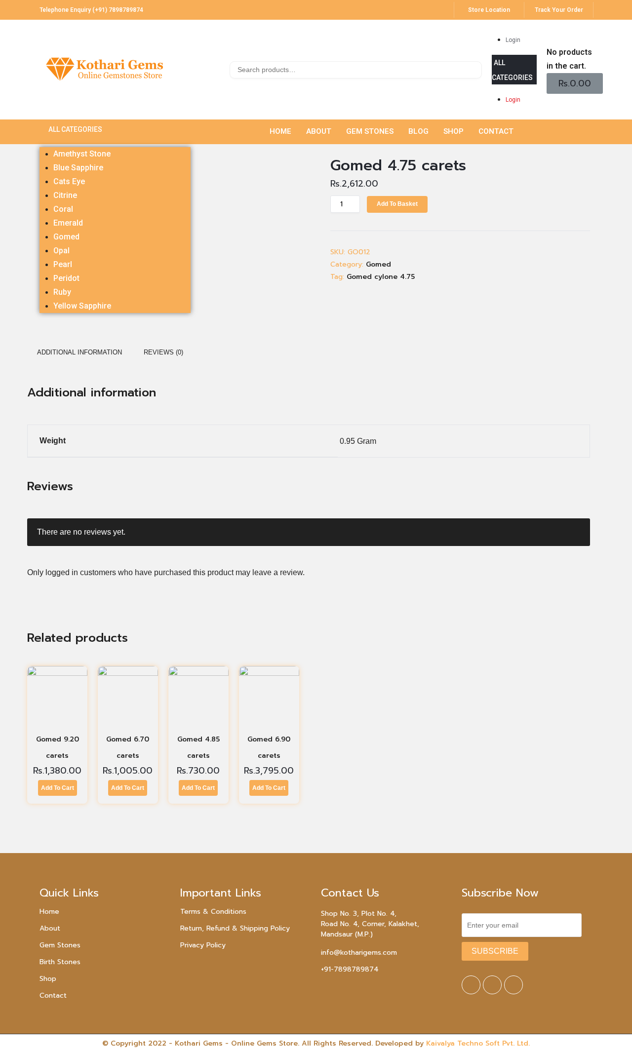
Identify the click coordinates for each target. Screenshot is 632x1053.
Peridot (66, 278)
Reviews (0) (163, 352)
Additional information (79, 352)
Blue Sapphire (78, 167)
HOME (280, 131)
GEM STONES (370, 131)
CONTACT (496, 131)
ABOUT (318, 131)
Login (513, 40)
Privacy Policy (203, 945)
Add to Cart (57, 787)
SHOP (453, 131)
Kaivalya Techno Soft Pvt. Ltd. (478, 1043)
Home (49, 911)
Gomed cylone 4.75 (381, 277)
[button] (514, 69)
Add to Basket (397, 203)
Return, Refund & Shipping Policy (235, 928)
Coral (63, 209)
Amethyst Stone (82, 153)
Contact (53, 995)
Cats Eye (69, 181)
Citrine (65, 195)
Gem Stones (60, 945)
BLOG (418, 131)
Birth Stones (60, 962)
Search (473, 71)
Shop (48, 979)
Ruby (62, 292)
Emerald (68, 223)
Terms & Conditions (213, 911)
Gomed (66, 236)
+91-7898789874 (350, 969)
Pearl (62, 264)
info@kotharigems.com (359, 952)
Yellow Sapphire (82, 306)
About (50, 928)
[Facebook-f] (471, 984)
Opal (61, 250)
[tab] (79, 352)
